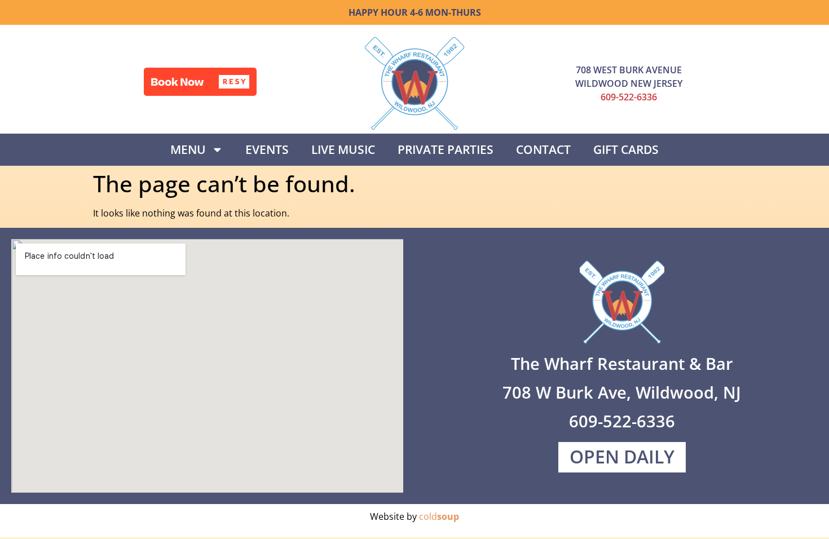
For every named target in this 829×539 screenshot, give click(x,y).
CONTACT (543, 149)
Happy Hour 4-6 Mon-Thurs (415, 12)
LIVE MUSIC (343, 149)
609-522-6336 (629, 97)
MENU (188, 149)
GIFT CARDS (626, 149)
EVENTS (267, 149)
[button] (200, 82)
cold (439, 516)
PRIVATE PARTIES (445, 149)
